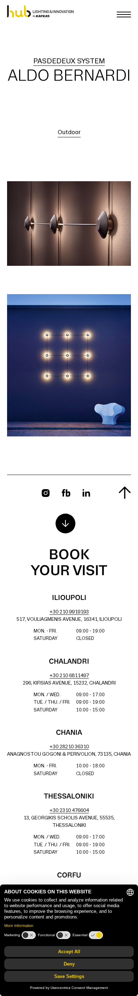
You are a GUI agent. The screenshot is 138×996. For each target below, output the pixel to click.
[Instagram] (46, 493)
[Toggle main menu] (123, 14)
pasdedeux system (69, 61)
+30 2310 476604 (69, 810)
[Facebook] (66, 493)
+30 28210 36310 (69, 747)
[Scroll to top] (125, 492)
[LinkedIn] (86, 493)
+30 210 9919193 (69, 612)
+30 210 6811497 (69, 676)
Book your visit (69, 563)
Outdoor (69, 132)
